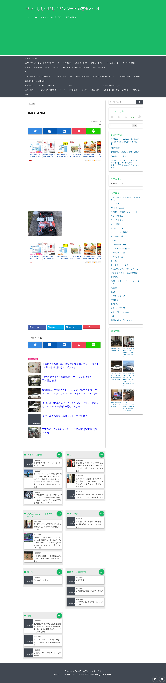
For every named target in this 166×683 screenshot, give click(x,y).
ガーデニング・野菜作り (46, 90)
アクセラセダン (97, 63)
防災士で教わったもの (111, 85)
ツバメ (62, 90)
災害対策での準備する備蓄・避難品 (89, 591)
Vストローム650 (81, 63)
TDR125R (67, 63)
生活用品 (137, 76)
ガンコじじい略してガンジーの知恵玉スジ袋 (62, 9)
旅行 (70, 85)
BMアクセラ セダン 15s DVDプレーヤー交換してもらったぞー (116, 376)
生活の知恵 (94, 90)
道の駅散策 (73, 90)
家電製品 (114, 277)
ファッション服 (124, 76)
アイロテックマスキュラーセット (37, 76)
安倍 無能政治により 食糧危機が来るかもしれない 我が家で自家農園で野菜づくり (48, 558)
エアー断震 (29, 90)
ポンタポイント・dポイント (103, 76)
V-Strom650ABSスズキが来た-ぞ (116, 349)
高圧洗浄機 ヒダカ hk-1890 (35, 81)
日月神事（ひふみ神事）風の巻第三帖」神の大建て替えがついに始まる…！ (89, 524)
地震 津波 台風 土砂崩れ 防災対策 (115, 90)
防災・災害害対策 (118, 308)
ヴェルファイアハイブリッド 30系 (76, 67)
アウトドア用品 (60, 76)
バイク (27, 67)
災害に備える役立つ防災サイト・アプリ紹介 (65, 416)
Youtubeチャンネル (41, 580)
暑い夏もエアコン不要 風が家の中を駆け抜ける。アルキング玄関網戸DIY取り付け (47, 526)
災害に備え (136, 90)
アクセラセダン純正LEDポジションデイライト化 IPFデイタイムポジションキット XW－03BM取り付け (128, 379)
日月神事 (114, 288)
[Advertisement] (83, 39)
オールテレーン (113, 63)
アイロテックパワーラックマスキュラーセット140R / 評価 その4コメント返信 (128, 352)
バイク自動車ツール (41, 67)
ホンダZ (56, 67)
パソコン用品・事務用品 (79, 76)
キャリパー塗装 (129, 63)
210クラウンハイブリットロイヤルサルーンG (42, 63)
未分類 (84, 90)
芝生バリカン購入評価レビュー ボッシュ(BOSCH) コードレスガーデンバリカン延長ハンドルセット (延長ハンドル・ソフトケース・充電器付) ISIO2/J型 (48, 542)
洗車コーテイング (100, 67)
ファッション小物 (118, 253)
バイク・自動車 (31, 58)
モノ (26, 72)
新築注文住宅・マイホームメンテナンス (40, 85)
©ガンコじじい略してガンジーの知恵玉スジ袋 (74, 674)
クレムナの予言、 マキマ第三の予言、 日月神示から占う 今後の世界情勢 (48, 642)
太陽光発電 (80, 580)
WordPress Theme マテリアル (88, 671)
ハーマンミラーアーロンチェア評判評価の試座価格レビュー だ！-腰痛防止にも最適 (128, 406)
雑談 (26, 95)
